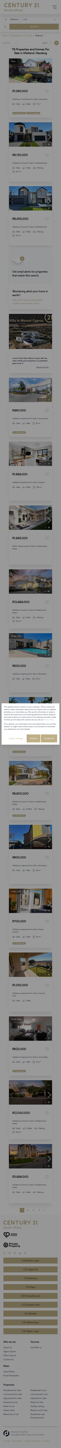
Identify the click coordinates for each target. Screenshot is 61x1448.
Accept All (49, 738)
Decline (33, 738)
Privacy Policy (49, 720)
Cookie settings (16, 738)
